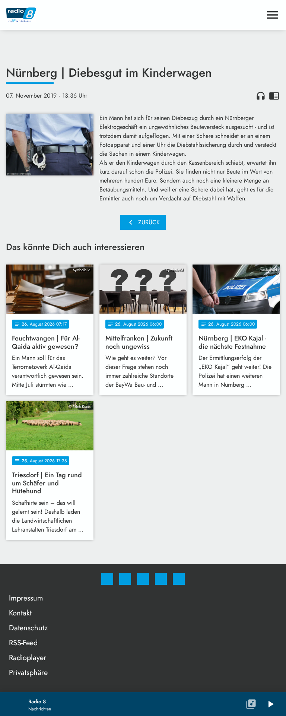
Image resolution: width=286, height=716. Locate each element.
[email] (179, 579)
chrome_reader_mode (274, 96)
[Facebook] (107, 579)
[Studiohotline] (161, 579)
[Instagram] (125, 579)
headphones (260, 96)
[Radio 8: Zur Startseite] (134, 14)
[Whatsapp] (143, 579)
